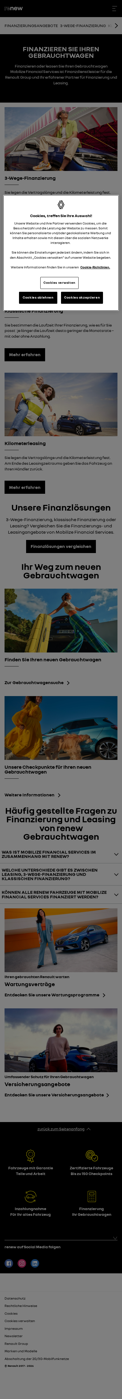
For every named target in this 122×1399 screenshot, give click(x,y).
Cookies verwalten (59, 283)
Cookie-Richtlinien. (95, 267)
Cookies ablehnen (38, 297)
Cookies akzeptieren (82, 297)
